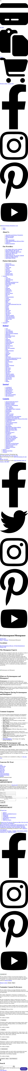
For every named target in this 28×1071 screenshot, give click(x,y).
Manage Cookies (4, 982)
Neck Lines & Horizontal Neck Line (13, 304)
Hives (6, 295)
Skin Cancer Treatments (10, 394)
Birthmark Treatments (10, 402)
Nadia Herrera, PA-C (10, 254)
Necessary (3, 1009)
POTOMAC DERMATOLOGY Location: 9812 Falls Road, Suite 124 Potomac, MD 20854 (12, 826)
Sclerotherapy (8, 433)
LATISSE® (8, 425)
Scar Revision (8, 393)
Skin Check (7, 369)
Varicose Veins (8, 319)
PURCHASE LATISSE (22, 831)
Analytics (3, 1029)
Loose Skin (7, 299)
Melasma (7, 300)
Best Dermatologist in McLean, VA (7, 645)
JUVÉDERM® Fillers (10, 420)
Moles (6, 301)
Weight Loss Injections (10, 447)
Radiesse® (7, 431)
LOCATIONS (3, 831)
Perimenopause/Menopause (11, 359)
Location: (2, 796)
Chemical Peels (8, 406)
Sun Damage (8, 313)
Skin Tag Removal (9, 395)
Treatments (5, 640)
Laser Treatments (9, 423)
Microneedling (8, 426)
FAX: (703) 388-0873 (9, 823)
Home (1, 640)
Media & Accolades (9, 236)
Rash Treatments (9, 361)
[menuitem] (15, 228)
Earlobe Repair (8, 388)
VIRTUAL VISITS (12, 832)
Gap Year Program (9, 237)
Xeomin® (7, 448)
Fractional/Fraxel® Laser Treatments (13, 416)
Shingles (7, 309)
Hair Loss (7, 294)
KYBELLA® (8, 421)
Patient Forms (8, 263)
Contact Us (7, 242)
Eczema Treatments (9, 342)
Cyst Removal (8, 387)
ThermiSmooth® (9, 441)
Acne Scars (7, 278)
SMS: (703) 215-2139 (23, 822)
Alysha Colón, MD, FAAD (11, 253)
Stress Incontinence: (7, 738)
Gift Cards (7, 272)
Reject (13, 982)
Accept (9, 982)
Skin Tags (7, 311)
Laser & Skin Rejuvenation (11, 422)
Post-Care (7, 269)
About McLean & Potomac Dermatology (14, 235)
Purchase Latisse (9, 273)
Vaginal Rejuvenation (10, 317)
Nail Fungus (8, 303)
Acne (6, 277)
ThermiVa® (8, 442)
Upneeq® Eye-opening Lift (11, 444)
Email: (1, 793)
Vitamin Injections (9, 445)
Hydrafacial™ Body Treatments (12, 417)
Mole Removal (8, 390)
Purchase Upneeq (9, 274)
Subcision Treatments (10, 439)
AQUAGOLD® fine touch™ (11, 401)
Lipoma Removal (9, 389)
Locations (7, 268)
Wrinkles (7, 321)
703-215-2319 (14, 785)
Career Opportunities (9, 240)
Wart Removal (8, 379)
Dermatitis (7, 288)
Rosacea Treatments (9, 365)
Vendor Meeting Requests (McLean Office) (14, 241)
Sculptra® (7, 434)
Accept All (3, 1058)
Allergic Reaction (9, 279)
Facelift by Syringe (9, 413)
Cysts (6, 287)
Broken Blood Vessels (10, 283)
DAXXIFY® (8, 410)
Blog (6, 238)
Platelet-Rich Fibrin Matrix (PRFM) (13, 427)
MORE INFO (3, 638)
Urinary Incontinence (10, 316)
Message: (2, 800)
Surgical (6, 384)
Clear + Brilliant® (9, 407)
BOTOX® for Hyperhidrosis (11, 405)
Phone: (1, 795)
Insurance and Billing (10, 265)
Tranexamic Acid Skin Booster (12, 443)
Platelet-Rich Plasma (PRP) (11, 429)
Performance (4, 1039)
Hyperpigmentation (9, 297)
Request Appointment (10, 243)
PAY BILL (9, 831)
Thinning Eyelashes (9, 315)
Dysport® (7, 412)
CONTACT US (3, 832)
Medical (5, 326)
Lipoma (7, 298)
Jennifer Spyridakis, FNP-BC (11, 256)
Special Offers (8, 271)
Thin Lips (7, 314)
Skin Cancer (8, 310)
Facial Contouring (9, 415)
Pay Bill (7, 266)
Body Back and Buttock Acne (11, 282)
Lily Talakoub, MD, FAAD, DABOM (13, 249)
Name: (1, 792)
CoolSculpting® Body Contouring (12, 409)
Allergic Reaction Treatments (11, 333)
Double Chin (8, 289)
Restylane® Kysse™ (9, 432)
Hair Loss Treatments (10, 348)
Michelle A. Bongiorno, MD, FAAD (13, 251)
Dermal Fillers (8, 411)
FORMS (14, 831)
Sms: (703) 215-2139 (13, 455)
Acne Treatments (9, 331)
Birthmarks (7, 281)
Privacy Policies (8, 980)
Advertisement (4, 1048)
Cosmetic (6, 399)
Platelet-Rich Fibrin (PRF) (11, 428)
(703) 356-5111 (9, 822)
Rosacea (7, 308)
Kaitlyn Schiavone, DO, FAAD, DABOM (14, 255)
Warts (6, 320)
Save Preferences (13, 1058)
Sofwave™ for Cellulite (10, 436)
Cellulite (7, 285)
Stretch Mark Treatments (10, 438)
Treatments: (2, 797)
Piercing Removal (9, 392)
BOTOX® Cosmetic (9, 404)
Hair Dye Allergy (9, 293)
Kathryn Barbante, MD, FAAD (12, 250)
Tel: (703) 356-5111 (4, 455)
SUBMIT (2, 802)
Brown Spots (8, 284)
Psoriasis (7, 305)
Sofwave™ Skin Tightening (11, 437)
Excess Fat (7, 292)
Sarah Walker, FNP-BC (10, 258)
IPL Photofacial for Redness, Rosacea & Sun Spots (16, 418)
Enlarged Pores (8, 290)
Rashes (6, 306)
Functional (3, 1020)
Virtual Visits (10, 83)
